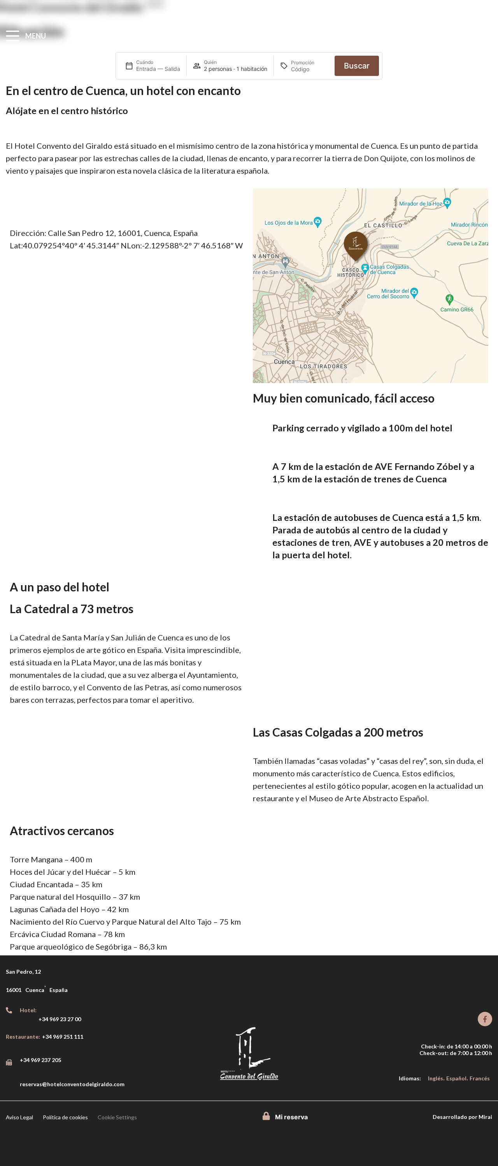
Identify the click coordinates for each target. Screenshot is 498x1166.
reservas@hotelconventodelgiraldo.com (72, 1084)
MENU (35, 36)
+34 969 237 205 (40, 1060)
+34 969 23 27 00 (60, 1019)
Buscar (357, 65)
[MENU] (12, 36)
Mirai (485, 1116)
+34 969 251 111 (62, 1036)
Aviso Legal (19, 1117)
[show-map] (370, 285)
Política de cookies (65, 1117)
